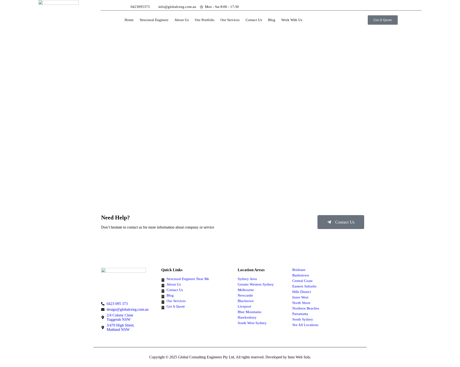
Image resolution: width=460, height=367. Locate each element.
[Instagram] (378, 7)
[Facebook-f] (370, 7)
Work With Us (291, 20)
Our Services (230, 20)
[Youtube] (394, 7)
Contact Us (254, 20)
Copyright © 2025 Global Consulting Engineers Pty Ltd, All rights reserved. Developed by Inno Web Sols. (230, 357)
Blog (271, 20)
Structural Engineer (154, 20)
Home (129, 20)
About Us (181, 20)
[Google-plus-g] (386, 7)
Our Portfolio (204, 20)
